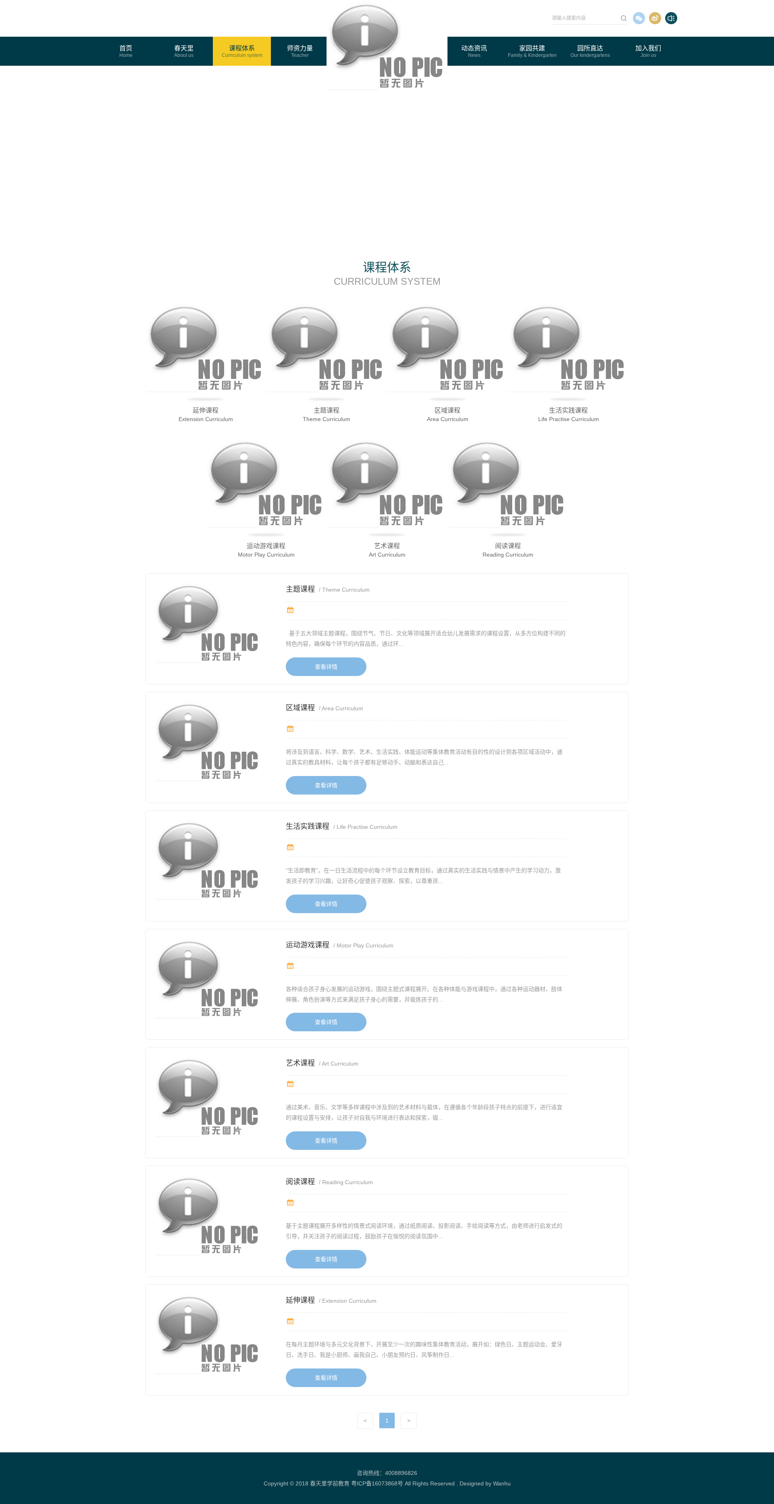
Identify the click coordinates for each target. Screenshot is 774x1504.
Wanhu (502, 1483)
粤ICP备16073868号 (377, 1483)
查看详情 (326, 666)
